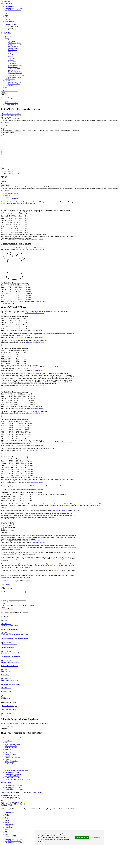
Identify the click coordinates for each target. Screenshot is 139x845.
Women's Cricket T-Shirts (16, 75)
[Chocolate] (2, 160)
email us (11, 554)
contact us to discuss (37, 240)
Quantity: (3, 181)
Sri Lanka (11, 60)
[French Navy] (2, 138)
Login (6, 814)
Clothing (7, 80)
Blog (6, 831)
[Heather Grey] (2, 166)
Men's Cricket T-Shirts (15, 73)
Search (3, 90)
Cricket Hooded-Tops (14, 82)
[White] (2, 143)
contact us (76, 510)
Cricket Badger (12, 70)
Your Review (5, 600)
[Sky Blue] (2, 157)
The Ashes (11, 41)
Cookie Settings (95, 837)
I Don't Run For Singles (12, 104)
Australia (11, 55)
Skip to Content (5, 1)
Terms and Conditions (38, 542)
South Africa (12, 63)
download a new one (33, 541)
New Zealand (12, 62)
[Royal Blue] (2, 145)
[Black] (2, 136)
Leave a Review (5, 584)
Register (7, 815)
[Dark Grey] (2, 140)
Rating (3, 603)
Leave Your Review (7, 609)
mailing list (62, 570)
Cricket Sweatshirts (14, 84)
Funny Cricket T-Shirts (15, 45)
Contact (7, 834)
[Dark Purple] (2, 155)
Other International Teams (16, 65)
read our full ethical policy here (26, 203)
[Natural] (2, 153)
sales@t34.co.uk (38, 792)
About (6, 832)
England (10, 51)
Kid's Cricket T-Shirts (14, 77)
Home (6, 101)
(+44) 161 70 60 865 (7, 792)
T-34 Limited (30, 575)
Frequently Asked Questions (58, 510)
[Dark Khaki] (2, 149)
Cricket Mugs (9, 85)
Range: (3, 132)
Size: (2, 168)
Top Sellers (8, 36)
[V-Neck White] (2, 164)
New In (7, 38)
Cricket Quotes (12, 50)
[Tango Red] (2, 142)
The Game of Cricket (14, 43)
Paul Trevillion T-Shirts (15, 72)
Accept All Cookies (82, 837)
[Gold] (2, 159)
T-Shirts (7, 39)
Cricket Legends (13, 46)
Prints (6, 87)
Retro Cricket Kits (10, 79)
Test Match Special (14, 68)
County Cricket (12, 67)
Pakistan (10, 56)
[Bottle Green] (2, 151)
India (9, 53)
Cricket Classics (13, 48)
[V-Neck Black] (2, 162)
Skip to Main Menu (6, 3)
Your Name (4, 592)
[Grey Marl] (2, 147)
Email (2, 726)
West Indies (11, 58)
